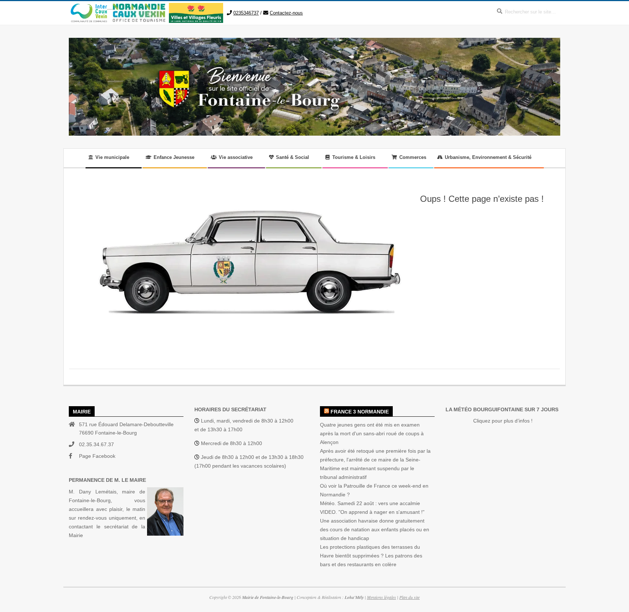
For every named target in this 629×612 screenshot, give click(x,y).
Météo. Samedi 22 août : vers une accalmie (370, 503)
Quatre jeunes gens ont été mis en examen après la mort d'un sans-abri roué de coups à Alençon (372, 433)
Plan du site (409, 597)
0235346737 (246, 13)
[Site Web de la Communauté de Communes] (89, 7)
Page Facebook (97, 456)
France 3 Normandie (360, 412)
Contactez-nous (286, 13)
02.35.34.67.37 (96, 444)
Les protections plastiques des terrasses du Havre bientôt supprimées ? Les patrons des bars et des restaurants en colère (371, 555)
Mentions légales (381, 597)
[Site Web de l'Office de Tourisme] (136, 7)
